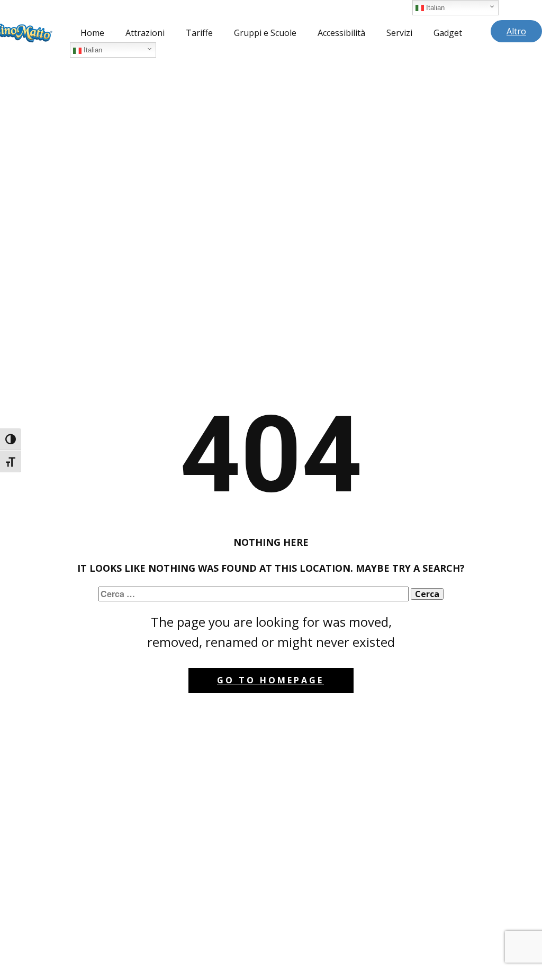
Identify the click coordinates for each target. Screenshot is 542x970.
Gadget (447, 33)
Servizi (399, 33)
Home (92, 33)
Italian (92, 50)
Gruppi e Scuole (265, 33)
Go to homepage (270, 680)
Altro (516, 31)
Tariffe (199, 33)
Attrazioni (145, 33)
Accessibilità (341, 33)
